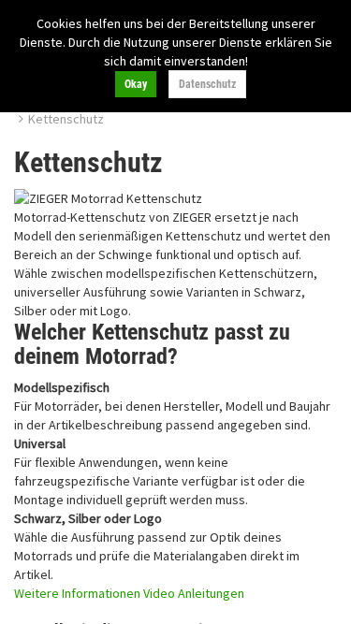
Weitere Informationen (77, 593)
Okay (135, 84)
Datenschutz (207, 84)
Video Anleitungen (193, 593)
